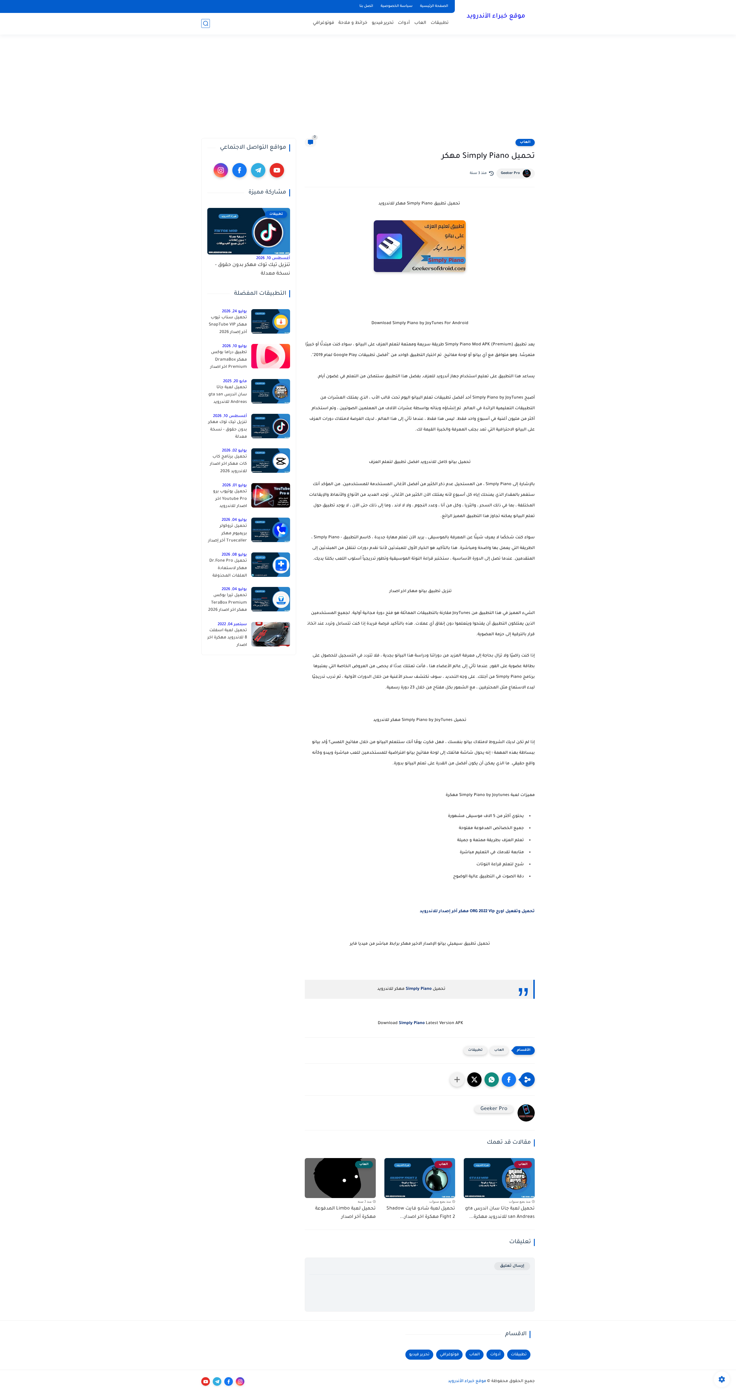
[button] (509, 1079)
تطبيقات (439, 23)
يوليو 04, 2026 (234, 520)
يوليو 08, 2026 (234, 555)
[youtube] (277, 170)
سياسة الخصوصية (397, 6)
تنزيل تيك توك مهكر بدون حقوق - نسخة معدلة (252, 270)
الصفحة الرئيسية (434, 6)
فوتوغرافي (323, 23)
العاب (420, 23)
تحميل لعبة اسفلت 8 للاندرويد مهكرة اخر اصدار (227, 638)
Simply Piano (419, 989)
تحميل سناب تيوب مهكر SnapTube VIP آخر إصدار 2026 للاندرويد (228, 326)
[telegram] (258, 170)
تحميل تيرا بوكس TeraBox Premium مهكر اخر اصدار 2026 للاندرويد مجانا (227, 604)
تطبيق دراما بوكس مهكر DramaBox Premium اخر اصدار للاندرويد (228, 361)
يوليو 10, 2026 (234, 346)
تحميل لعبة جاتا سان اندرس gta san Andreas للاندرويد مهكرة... (500, 1213)
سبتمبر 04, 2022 (232, 624)
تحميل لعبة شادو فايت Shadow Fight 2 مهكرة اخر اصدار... (420, 1213)
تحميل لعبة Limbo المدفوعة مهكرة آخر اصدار (345, 1213)
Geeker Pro (510, 173)
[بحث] (205, 23)
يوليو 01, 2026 (234, 485)
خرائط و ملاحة (352, 23)
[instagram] (221, 170)
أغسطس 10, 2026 (273, 258)
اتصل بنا (366, 6)
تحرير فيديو (383, 23)
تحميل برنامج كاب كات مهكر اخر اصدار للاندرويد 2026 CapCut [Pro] (228, 465)
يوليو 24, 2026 (234, 311)
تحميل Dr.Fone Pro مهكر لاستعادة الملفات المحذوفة (228, 568)
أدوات (404, 23)
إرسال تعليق (512, 1266)
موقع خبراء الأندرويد (496, 16)
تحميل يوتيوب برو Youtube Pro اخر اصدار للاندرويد (230, 499)
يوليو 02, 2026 (234, 451)
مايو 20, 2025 (235, 381)
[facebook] (239, 170)
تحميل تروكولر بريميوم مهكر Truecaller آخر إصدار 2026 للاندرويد (227, 534)
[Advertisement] (367, 86)
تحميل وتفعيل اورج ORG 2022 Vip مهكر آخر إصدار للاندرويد (477, 911)
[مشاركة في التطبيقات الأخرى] (457, 1079)
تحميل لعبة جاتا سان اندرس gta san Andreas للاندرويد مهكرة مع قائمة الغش (227, 396)
